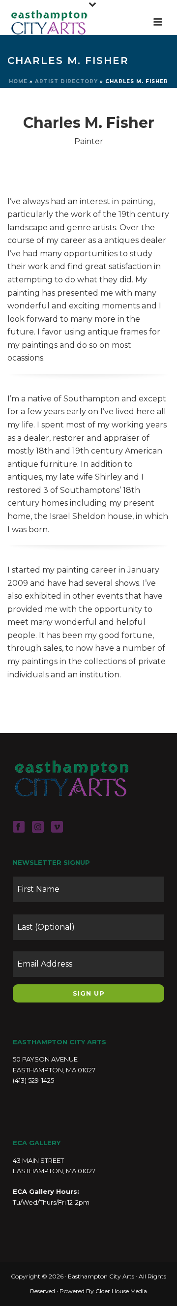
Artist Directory (66, 81)
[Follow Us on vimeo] (57, 827)
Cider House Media (121, 1291)
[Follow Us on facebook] (19, 827)
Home (18, 81)
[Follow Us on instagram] (38, 827)
